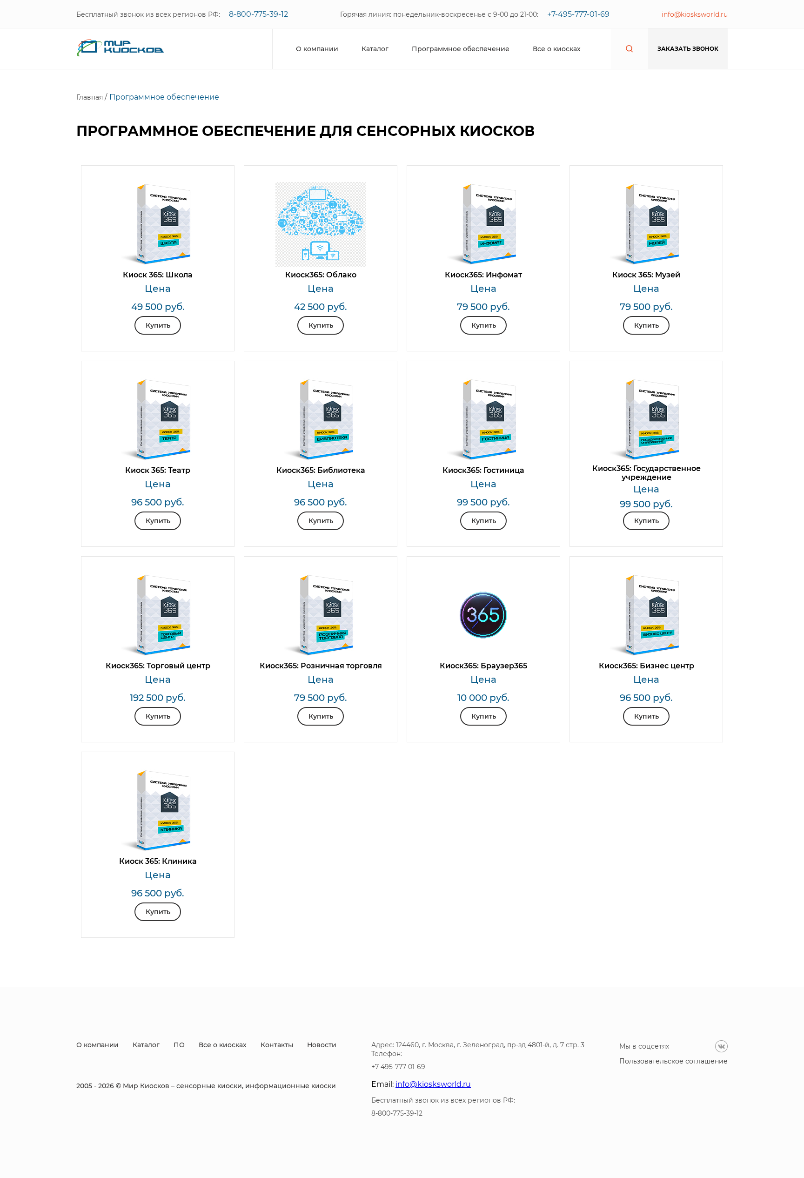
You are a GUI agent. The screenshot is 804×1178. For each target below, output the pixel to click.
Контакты (277, 1045)
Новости (321, 1045)
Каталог (375, 49)
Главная (90, 97)
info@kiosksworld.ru (695, 14)
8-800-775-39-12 (258, 14)
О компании (317, 49)
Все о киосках (557, 49)
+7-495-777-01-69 (578, 14)
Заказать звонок (687, 48)
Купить (158, 325)
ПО (179, 1045)
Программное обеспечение (460, 49)
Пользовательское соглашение (673, 1061)
